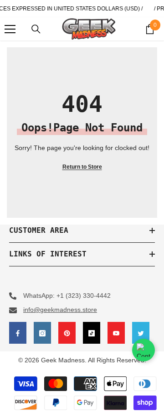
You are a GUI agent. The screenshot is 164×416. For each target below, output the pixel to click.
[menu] (10, 29)
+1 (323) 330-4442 (83, 295)
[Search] (36, 29)
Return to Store (82, 167)
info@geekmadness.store (60, 309)
